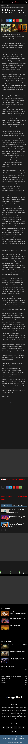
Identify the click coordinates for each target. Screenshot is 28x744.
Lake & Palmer (22, 479)
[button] (26, 2)
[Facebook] (11, 727)
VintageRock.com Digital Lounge (17, 651)
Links (16, 738)
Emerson (8, 479)
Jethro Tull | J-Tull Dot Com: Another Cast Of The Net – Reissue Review (17, 511)
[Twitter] (12, 731)
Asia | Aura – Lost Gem (15, 625)
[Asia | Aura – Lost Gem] (5, 627)
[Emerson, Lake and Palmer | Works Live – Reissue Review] (5, 517)
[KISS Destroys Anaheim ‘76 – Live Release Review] (5, 620)
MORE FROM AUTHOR (18, 505)
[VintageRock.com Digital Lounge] (5, 653)
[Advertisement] (14, 463)
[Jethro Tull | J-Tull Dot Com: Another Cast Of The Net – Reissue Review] (5, 511)
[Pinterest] (19, 727)
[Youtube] (16, 731)
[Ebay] (7, 727)
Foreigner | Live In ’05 (22, 496)
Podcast (13, 736)
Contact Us (11, 739)
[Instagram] (15, 727)
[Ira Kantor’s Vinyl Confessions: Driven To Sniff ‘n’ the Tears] (5, 660)
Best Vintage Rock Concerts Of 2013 (18, 644)
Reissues (7, 5)
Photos (22, 736)
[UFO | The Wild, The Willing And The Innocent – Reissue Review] (5, 524)
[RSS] (23, 727)
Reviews (22, 7)
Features (18, 736)
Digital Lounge (11, 738)
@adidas (14, 569)
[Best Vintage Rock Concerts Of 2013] (5, 646)
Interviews (8, 736)
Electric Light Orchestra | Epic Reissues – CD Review (7, 498)
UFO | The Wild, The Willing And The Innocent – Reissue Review (17, 524)
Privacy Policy (21, 738)
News (4, 736)
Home (2, 5)
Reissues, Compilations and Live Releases (12, 7)
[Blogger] (4, 727)
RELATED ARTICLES (6, 505)
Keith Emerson (14, 479)
